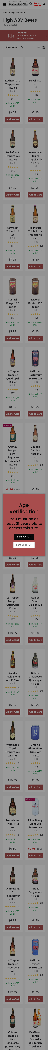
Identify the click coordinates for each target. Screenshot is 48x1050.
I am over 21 (24, 536)
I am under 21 (24, 544)
